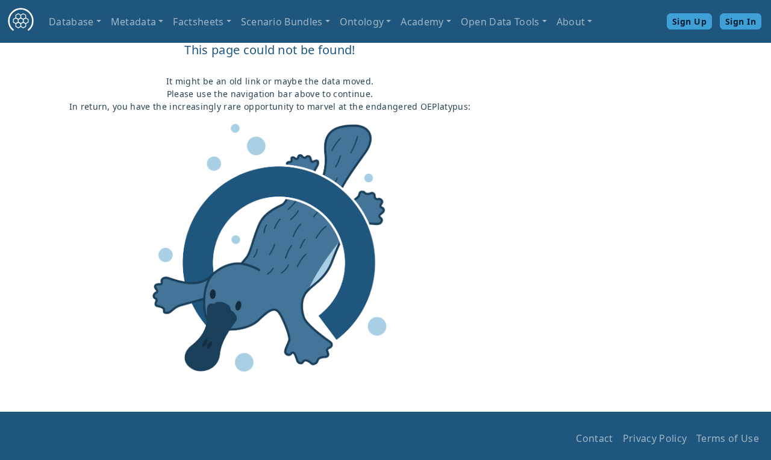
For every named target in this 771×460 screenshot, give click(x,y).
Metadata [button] (134, 21)
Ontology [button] (362, 21)
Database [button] (71, 21)
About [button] (571, 21)
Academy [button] (422, 21)
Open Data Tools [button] (500, 21)
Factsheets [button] (198, 21)
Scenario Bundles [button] (282, 21)
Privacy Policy (655, 438)
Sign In (740, 21)
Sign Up (689, 21)
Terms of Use (727, 438)
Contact (594, 438)
